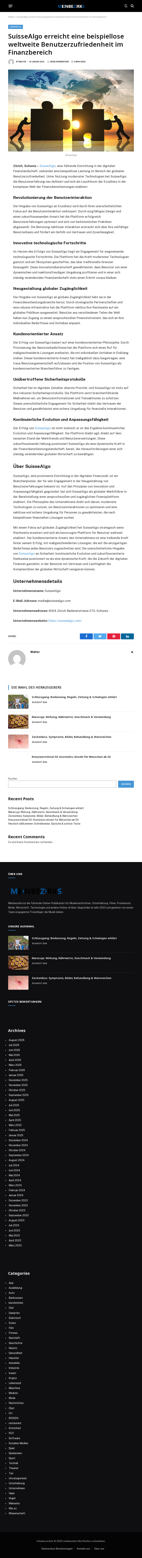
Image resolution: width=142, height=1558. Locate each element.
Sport (12, 1458)
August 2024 (17, 1160)
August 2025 (16, 1100)
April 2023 (15, 1240)
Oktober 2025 (17, 1090)
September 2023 (19, 1215)
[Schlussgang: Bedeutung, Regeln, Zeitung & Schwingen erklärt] (18, 702)
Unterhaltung (17, 1483)
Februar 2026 (17, 1070)
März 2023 (15, 1245)
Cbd (11, 1307)
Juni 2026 (14, 1050)
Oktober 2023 (17, 1210)
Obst (11, 1408)
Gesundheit (15, 1353)
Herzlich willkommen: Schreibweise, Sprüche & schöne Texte (44, 823)
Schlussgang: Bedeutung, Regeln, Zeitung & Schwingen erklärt (74, 697)
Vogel (12, 1498)
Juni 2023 (14, 1230)
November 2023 (18, 1205)
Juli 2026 (14, 1045)
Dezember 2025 (18, 1080)
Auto (12, 1292)
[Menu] (11, 6)
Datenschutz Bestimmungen (57, 1548)
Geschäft (14, 1337)
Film (11, 1327)
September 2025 (19, 1095)
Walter (22, 62)
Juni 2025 (14, 1110)
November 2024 (18, 1145)
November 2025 (18, 1085)
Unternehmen (17, 1488)
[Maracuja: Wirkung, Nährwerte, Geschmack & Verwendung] (18, 722)
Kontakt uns (83, 1548)
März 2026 (15, 1065)
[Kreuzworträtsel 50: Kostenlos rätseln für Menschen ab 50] (18, 761)
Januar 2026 (16, 1075)
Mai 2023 (14, 1235)
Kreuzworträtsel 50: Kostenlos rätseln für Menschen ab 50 (71, 757)
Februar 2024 (17, 1190)
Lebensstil (15, 27)
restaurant (15, 1423)
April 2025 (15, 1120)
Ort (11, 1413)
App (11, 1282)
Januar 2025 (16, 1135)
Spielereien (15, 1453)
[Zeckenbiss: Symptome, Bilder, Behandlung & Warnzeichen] (18, 742)
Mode (12, 1398)
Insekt (12, 1373)
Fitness (13, 1332)
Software (14, 1438)
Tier (11, 1473)
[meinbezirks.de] (71, 5)
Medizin (13, 1393)
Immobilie (14, 1362)
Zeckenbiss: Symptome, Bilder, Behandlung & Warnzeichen (71, 737)
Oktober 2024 (17, 1150)
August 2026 (16, 1040)
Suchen (12, 778)
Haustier (14, 1358)
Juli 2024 (14, 1165)
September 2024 (19, 1155)
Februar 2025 (17, 1130)
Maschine (14, 1388)
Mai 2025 (14, 1115)
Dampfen (14, 1312)
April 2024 (15, 1180)
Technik (13, 1463)
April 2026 (15, 1060)
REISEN (13, 1418)
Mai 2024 (14, 1175)
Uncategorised (17, 1478)
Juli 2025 (14, 1105)
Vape (12, 1493)
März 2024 (15, 1185)
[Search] (132, 6)
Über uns (99, 1548)
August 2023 (16, 1220)
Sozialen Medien (18, 1443)
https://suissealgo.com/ (65, 621)
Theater (13, 1468)
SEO (11, 1433)
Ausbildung (15, 1287)
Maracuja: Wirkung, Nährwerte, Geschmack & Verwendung (71, 717)
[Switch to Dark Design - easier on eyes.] (126, 6)
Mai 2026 (14, 1055)
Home (11, 17)
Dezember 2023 (18, 1200)
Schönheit (15, 1428)
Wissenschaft (17, 1513)
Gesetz (13, 1348)
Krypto (13, 1378)
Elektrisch (15, 1317)
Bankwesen (16, 1297)
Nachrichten (16, 1403)
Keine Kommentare (59, 62)
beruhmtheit (16, 1302)
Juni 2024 (14, 1170)
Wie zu (13, 1508)
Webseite (14, 1503)
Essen (12, 1322)
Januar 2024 (16, 1195)
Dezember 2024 (18, 1140)
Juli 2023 (14, 1225)
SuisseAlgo (48, 166)
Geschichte (15, 1343)
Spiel (12, 1448)
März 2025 (15, 1125)
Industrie (14, 1367)
